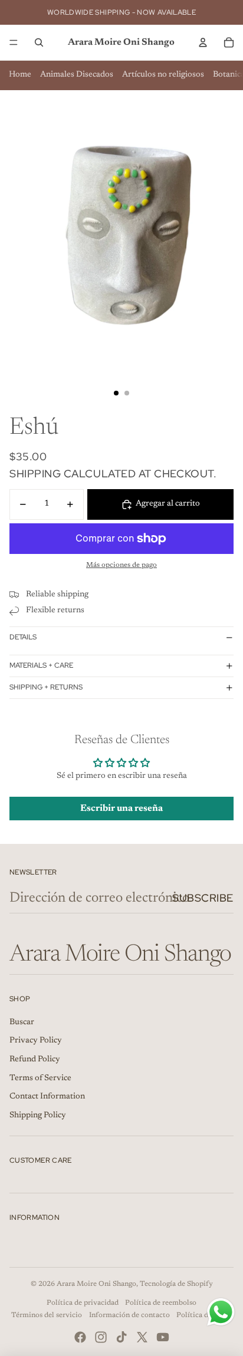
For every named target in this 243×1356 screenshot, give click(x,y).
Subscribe (203, 898)
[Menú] (13, 42)
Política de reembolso (160, 1302)
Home (20, 75)
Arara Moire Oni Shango (96, 1284)
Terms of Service (40, 1078)
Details (23, 637)
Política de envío (204, 1315)
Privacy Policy (35, 1041)
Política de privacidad (83, 1302)
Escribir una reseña (121, 808)
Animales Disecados (76, 75)
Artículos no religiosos (163, 75)
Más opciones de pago (121, 565)
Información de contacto (129, 1315)
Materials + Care (41, 665)
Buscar (21, 1022)
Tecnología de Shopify (176, 1284)
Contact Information (47, 1097)
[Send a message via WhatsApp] (221, 1312)
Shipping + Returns (46, 687)
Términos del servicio (46, 1315)
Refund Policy (34, 1059)
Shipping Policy (37, 1115)
